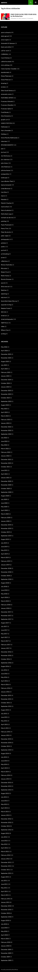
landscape (4, 177)
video (2, 326)
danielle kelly (5, 72)
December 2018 (6, 568)
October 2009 (5, 957)
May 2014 (4, 764)
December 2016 (6, 652)
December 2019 (6, 525)
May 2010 (4, 931)
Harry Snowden (6, 130)
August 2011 (5, 877)
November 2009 (6, 953)
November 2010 (6, 909)
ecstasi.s (3, 87)
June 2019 (4, 546)
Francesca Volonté (7, 101)
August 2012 (5, 833)
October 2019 (5, 532)
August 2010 (5, 920)
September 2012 (6, 830)
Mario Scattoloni (6, 210)
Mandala (3, 199)
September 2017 (6, 619)
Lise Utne (4, 192)
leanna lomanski (6, 185)
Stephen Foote (5, 308)
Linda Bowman (5, 188)
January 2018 (5, 608)
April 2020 (4, 510)
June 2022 (4, 441)
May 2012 (4, 844)
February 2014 (5, 775)
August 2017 (5, 623)
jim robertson (5, 159)
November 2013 (6, 786)
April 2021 (4, 474)
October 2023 (5, 398)
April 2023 (4, 412)
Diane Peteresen (6, 76)
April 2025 (4, 369)
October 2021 (5, 467)
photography (5, 239)
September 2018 (6, 579)
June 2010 (4, 928)
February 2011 (5, 899)
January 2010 (5, 946)
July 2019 (4, 543)
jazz (2, 148)
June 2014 (4, 761)
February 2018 (5, 604)
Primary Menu (35, 2)
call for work (5, 50)
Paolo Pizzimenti (6, 225)
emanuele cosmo (6, 94)
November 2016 (6, 655)
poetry (3, 246)
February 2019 (5, 561)
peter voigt (4, 236)
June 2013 (4, 800)
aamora (4, 2)
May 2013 (4, 804)
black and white (6, 47)
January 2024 (5, 387)
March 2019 (5, 557)
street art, (4, 315)
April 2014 (4, 768)
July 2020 (4, 499)
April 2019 (4, 554)
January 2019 (5, 565)
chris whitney (5, 65)
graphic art (4, 119)
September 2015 (6, 706)
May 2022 (4, 445)
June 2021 (4, 470)
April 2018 (4, 597)
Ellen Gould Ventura (7, 90)
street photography (7, 319)
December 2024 (6, 379)
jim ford (3, 152)
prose (3, 257)
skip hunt (4, 297)
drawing (3, 83)
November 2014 (6, 742)
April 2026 (4, 350)
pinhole (3, 243)
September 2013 (6, 790)
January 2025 (5, 376)
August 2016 (5, 666)
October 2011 (5, 869)
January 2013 (5, 815)
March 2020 (5, 514)
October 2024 (5, 383)
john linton (4, 163)
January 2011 (5, 902)
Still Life (3, 312)
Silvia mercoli (5, 286)
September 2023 (6, 401)
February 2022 (5, 452)
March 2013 (5, 811)
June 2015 (4, 717)
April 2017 (4, 637)
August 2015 (5, 710)
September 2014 (6, 750)
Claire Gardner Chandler (9, 69)
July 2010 (4, 924)
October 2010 (5, 913)
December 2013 (6, 782)
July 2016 (4, 670)
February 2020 (5, 517)
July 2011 (4, 880)
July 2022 (4, 438)
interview (4, 141)
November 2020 (6, 485)
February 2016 (5, 688)
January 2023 (5, 423)
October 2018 (5, 575)
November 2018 (6, 572)
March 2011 (5, 895)
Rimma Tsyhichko (6, 265)
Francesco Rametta (7, 105)
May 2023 (4, 408)
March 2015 (5, 728)
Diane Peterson (6, 79)
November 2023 (6, 394)
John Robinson (5, 167)
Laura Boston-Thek (7, 181)
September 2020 (6, 492)
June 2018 (4, 590)
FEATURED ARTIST (7, 98)
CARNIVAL (4, 54)
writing (3, 334)
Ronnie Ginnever (6, 279)
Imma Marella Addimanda (9, 138)
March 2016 (5, 684)
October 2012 (5, 826)
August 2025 (5, 361)
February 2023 (5, 419)
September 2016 (6, 663)
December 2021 (6, 459)
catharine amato (6, 61)
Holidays (4, 134)
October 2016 (5, 659)
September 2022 (6, 434)
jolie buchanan (5, 170)
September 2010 (6, 917)
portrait (3, 250)
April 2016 (4, 681)
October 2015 (5, 702)
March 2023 (5, 416)
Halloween (4, 127)
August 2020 (5, 496)
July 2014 (4, 757)
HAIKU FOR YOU (6, 123)
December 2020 (6, 481)
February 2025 (5, 372)
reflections (4, 261)
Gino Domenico (6, 116)
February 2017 (5, 644)
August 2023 (5, 405)
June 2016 (4, 673)
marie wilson (5, 207)
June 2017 (4, 630)
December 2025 (6, 354)
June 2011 (4, 884)
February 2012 (5, 855)
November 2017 (6, 615)
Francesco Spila (6, 109)
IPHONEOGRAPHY (7, 145)
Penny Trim (4, 228)
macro (3, 196)
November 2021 (6, 463)
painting (3, 221)
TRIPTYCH (4, 323)
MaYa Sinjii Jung (6, 214)
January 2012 (5, 859)
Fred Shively (5, 112)
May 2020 (4, 506)
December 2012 (6, 819)
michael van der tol (7, 217)
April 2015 (4, 724)
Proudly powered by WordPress (9, 969)
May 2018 (4, 594)
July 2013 (4, 797)
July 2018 (4, 586)
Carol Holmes (5, 58)
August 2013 (5, 793)
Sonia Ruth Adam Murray (9, 301)
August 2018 (5, 583)
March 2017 (5, 641)
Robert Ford (5, 272)
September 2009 (6, 960)
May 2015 (4, 721)
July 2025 (4, 365)
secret (3, 283)
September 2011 (6, 873)
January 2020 (5, 521)
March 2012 (5, 851)
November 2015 (6, 699)
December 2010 (6, 906)
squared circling (6, 305)
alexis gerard (5, 36)
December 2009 (6, 949)
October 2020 (5, 488)
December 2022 (6, 427)
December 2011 (6, 862)
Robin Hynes (5, 275)
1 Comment (30, 18)
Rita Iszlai (4, 268)
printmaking (5, 254)
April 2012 (4, 848)
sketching (4, 294)
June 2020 (4, 503)
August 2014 (5, 753)
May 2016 (4, 677)
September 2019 (6, 536)
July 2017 (4, 626)
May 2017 (4, 634)
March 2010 (5, 938)
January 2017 (5, 648)
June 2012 (4, 840)
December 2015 (6, 695)
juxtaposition (5, 174)
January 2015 (5, 735)
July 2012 (4, 837)
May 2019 (4, 550)
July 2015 (4, 713)
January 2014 (5, 779)
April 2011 (4, 891)
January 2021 (5, 477)
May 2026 (4, 347)
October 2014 (5, 746)
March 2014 (5, 771)
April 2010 (4, 935)
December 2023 (6, 390)
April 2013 (4, 808)
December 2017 (6, 612)
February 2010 (5, 942)
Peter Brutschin (6, 232)
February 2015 (5, 732)
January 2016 (5, 692)
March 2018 (5, 601)
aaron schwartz (6, 32)
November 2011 (6, 866)
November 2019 (6, 528)
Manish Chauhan (6, 203)
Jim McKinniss (5, 156)
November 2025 (6, 358)
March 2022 (5, 448)
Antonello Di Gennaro (8, 43)
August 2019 (5, 539)
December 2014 (6, 739)
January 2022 (5, 456)
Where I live (5, 330)
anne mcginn (5, 40)
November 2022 (6, 430)
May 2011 (4, 888)
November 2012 (6, 822)
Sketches (3, 290)
